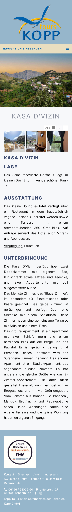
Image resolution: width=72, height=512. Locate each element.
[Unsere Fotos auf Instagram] (41, 493)
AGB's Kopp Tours (15, 478)
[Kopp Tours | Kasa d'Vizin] (14, 141)
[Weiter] (65, 127)
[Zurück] (59, 127)
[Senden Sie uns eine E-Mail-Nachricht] (29, 493)
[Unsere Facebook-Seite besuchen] (35, 493)
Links (36, 474)
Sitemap (23, 474)
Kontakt (9, 474)
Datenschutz (12, 483)
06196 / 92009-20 (20, 489)
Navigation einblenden (22, 48)
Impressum (51, 474)
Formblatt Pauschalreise (46, 478)
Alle (47, 127)
